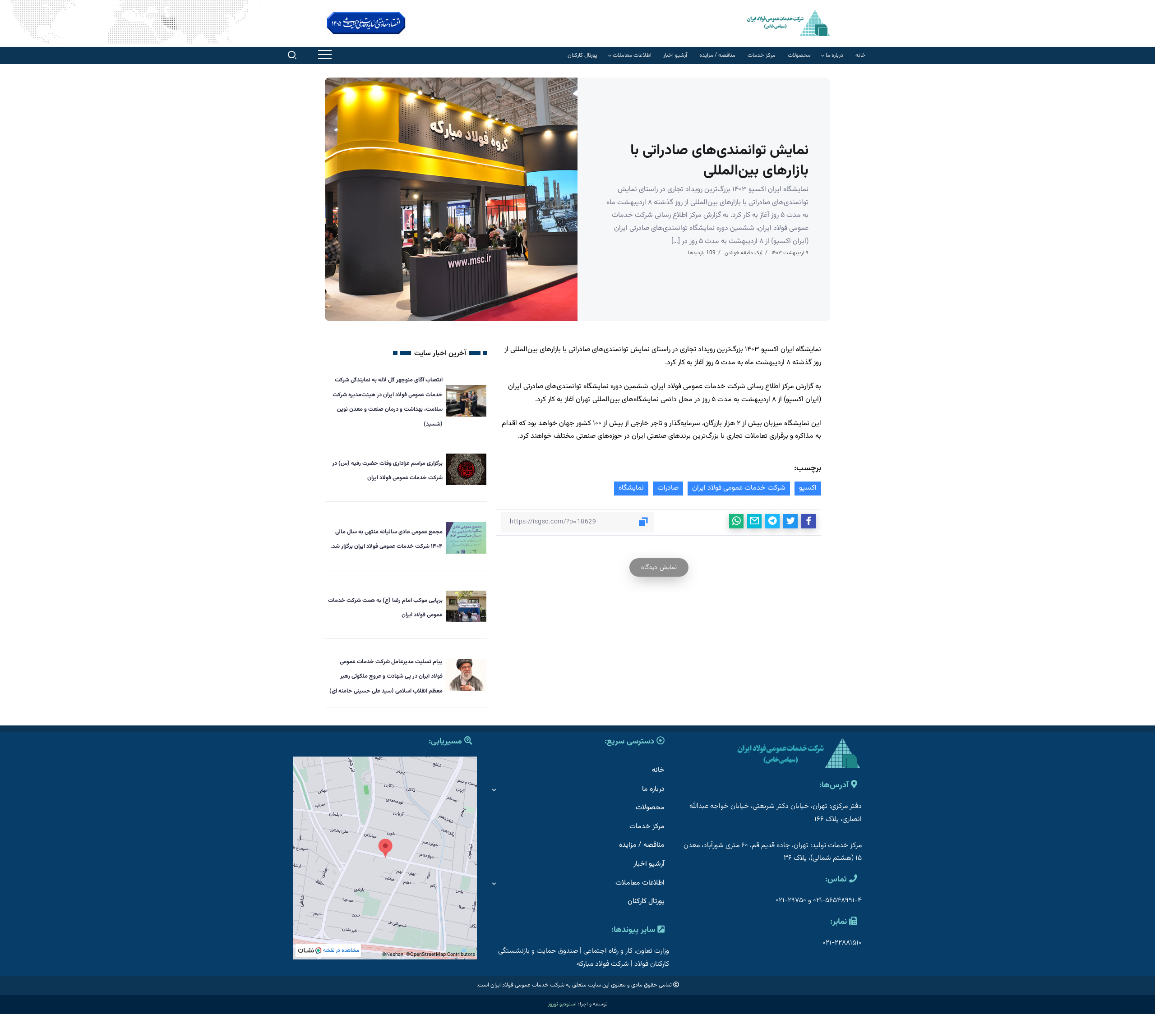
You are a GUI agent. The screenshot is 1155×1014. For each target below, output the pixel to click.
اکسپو (808, 488)
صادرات (668, 488)
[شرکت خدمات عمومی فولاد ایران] (788, 22)
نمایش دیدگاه (659, 567)
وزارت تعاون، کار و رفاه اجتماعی (626, 951)
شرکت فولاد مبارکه (603, 964)
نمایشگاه (631, 488)
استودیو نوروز (562, 1004)
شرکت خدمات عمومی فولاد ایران (738, 488)
